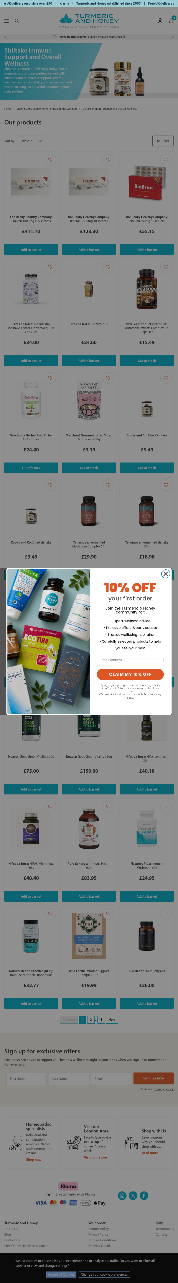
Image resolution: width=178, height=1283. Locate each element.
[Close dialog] (166, 574)
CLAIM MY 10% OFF (130, 674)
